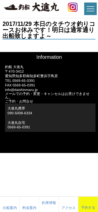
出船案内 (10, 208)
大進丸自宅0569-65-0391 (19, 125)
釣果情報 (49, 203)
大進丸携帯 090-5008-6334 (20, 110)
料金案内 (29, 208)
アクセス (69, 208)
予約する (88, 207)
